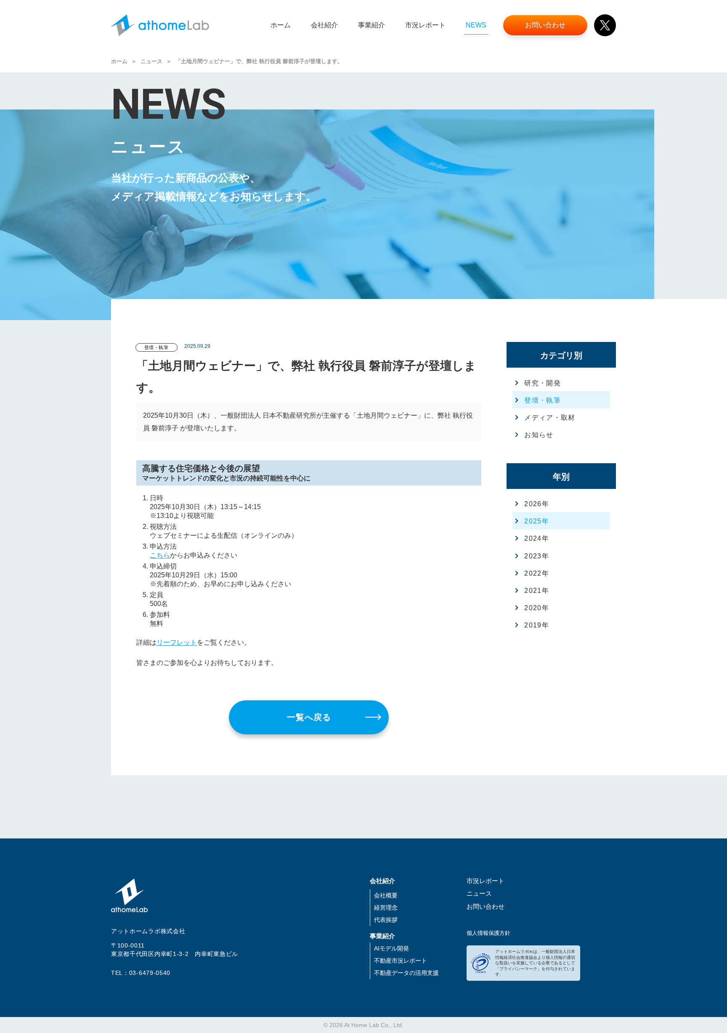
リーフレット (177, 642)
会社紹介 (382, 880)
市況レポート (485, 880)
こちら (160, 555)
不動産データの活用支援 (406, 972)
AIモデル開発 (391, 948)
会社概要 (386, 895)
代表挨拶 (386, 919)
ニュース (151, 61)
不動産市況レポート (400, 960)
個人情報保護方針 (488, 933)
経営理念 (386, 907)
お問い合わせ (485, 906)
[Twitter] (605, 25)
